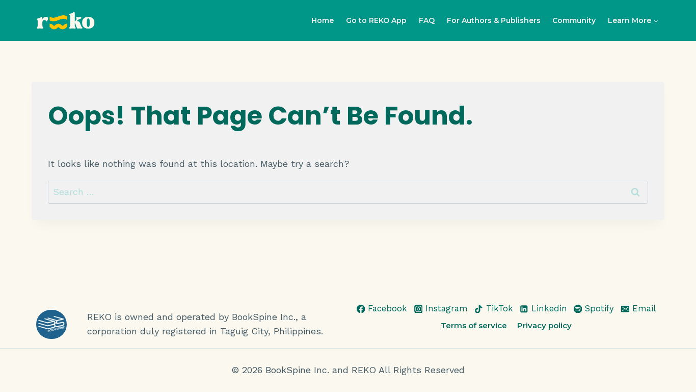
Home (322, 20)
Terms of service (474, 325)
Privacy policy (544, 325)
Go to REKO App (376, 20)
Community (574, 20)
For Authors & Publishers (494, 20)
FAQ (427, 20)
